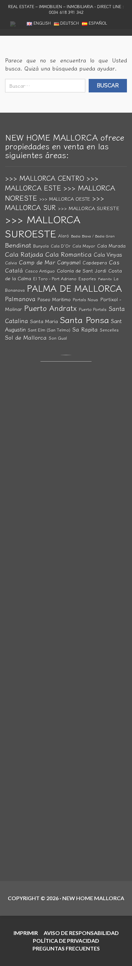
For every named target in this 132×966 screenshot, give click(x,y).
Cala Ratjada (24, 254)
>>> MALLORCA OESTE (64, 198)
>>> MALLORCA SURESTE (88, 207)
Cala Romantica (68, 254)
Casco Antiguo (40, 271)
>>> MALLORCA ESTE (51, 183)
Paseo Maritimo (54, 299)
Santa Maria (44, 320)
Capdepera (95, 262)
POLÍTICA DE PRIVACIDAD (66, 940)
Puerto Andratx (50, 308)
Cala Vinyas (108, 254)
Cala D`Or (60, 246)
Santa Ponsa (84, 319)
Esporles (87, 279)
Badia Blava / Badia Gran (93, 235)
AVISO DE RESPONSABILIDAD (81, 933)
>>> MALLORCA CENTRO (44, 178)
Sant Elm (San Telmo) (49, 330)
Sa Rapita (85, 329)
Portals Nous (85, 299)
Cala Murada (111, 245)
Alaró (63, 236)
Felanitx (105, 278)
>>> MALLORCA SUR (54, 202)
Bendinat (18, 244)
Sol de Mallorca (26, 337)
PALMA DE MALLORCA (74, 288)
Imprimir (26, 933)
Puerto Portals (93, 309)
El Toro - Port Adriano (54, 279)
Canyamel (69, 262)
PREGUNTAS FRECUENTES (66, 948)
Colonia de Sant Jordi (81, 270)
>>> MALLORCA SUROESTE (42, 226)
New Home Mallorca (93, 898)
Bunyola (41, 246)
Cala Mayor (83, 246)
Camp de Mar (37, 262)
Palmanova (20, 298)
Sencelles (109, 330)
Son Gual (58, 338)
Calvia (11, 263)
